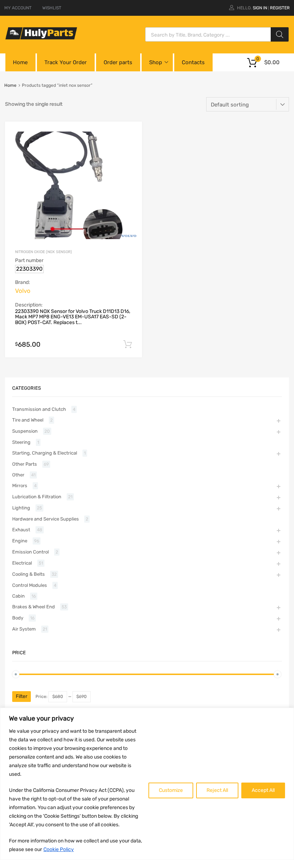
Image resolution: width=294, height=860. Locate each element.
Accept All (263, 790)
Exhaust (21, 529)
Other (18, 474)
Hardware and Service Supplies (45, 519)
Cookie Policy (58, 849)
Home (20, 62)
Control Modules (29, 585)
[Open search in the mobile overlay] (217, 34)
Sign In (260, 7)
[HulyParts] (41, 37)
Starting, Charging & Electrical (44, 453)
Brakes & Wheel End (33, 606)
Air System (24, 629)
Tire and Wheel (27, 420)
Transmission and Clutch (39, 409)
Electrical (22, 563)
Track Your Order (65, 62)
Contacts (193, 62)
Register (280, 7)
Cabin (18, 596)
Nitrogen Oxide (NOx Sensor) (43, 252)
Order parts (118, 62)
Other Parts (24, 464)
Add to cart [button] (127, 344)
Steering (21, 442)
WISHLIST (51, 7)
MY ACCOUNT (18, 7)
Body (17, 618)
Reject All (217, 790)
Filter (21, 696)
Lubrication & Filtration (36, 496)
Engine (19, 540)
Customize (171, 790)
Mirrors (19, 485)
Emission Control (30, 552)
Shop (155, 62)
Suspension (25, 431)
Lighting (21, 507)
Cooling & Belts (28, 574)
